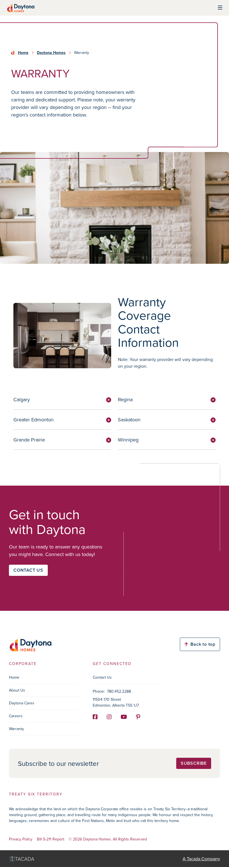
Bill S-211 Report (50, 839)
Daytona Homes (51, 52)
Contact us (28, 570)
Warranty (16, 728)
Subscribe (194, 763)
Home (23, 52)
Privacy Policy (20, 839)
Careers (16, 716)
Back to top (202, 644)
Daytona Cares (21, 703)
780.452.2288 (119, 691)
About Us (17, 690)
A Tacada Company (201, 859)
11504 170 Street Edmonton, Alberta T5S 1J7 (116, 702)
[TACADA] (22, 859)
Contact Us (102, 677)
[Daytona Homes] (20, 7)
